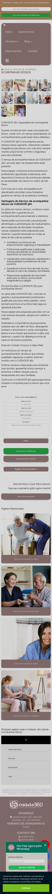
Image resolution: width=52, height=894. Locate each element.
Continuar (26, 888)
